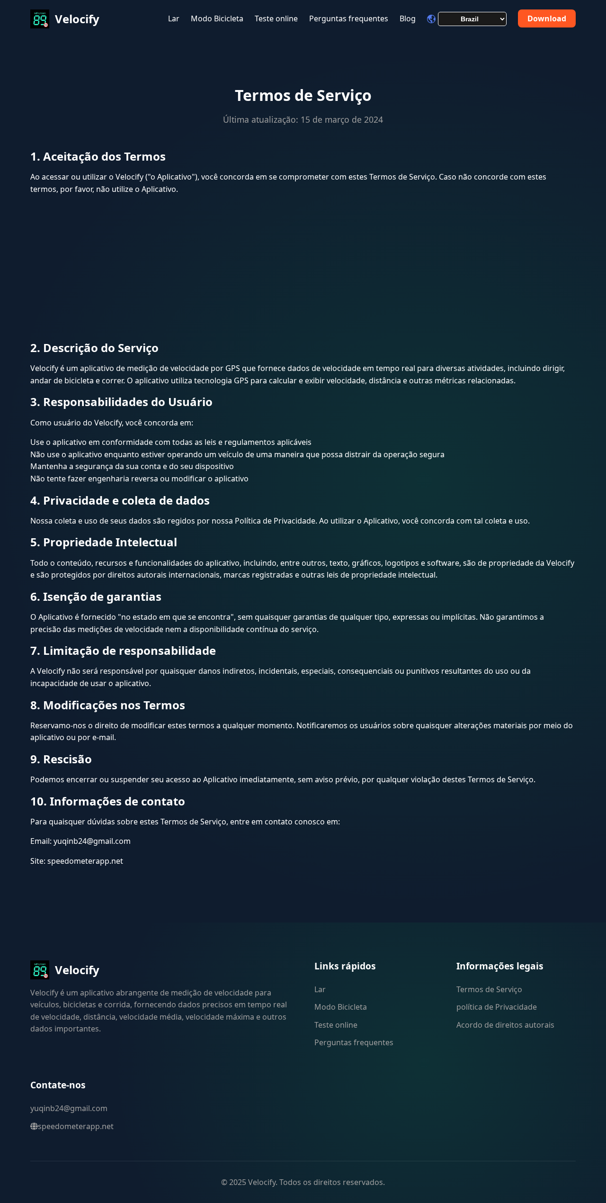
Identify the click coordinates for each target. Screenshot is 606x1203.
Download (546, 18)
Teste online (276, 18)
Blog (408, 18)
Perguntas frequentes (348, 18)
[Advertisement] (303, 269)
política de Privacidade (496, 1007)
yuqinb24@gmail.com (68, 1108)
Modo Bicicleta (217, 18)
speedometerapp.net (76, 1126)
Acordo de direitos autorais (505, 1025)
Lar (173, 18)
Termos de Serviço (489, 989)
